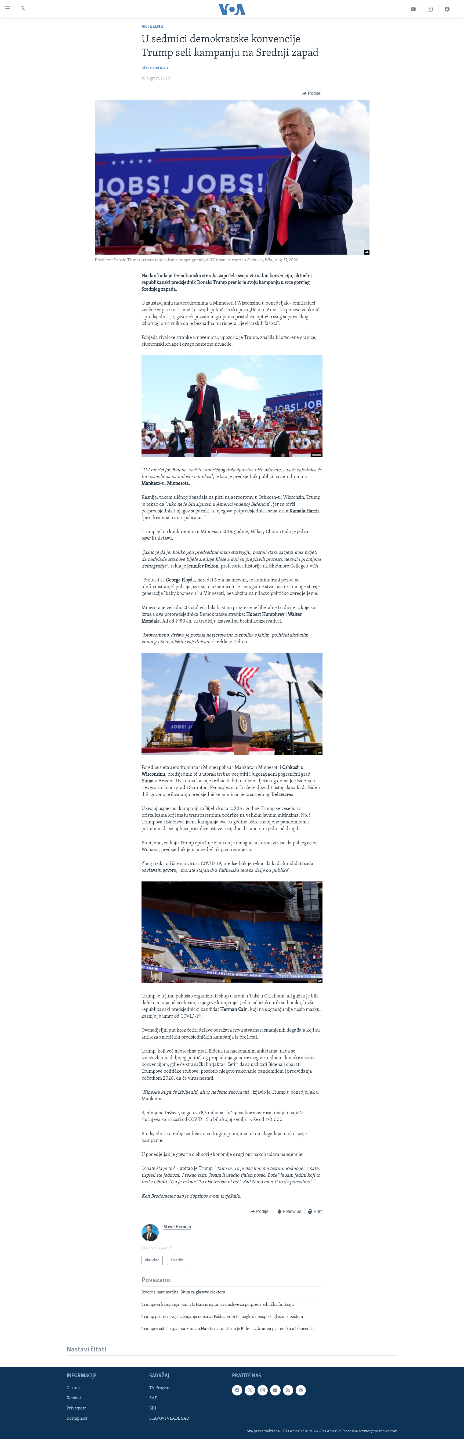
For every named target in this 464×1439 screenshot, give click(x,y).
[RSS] (288, 1390)
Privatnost (76, 1408)
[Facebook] (447, 9)
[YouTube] (413, 9)
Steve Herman (155, 68)
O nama (74, 1388)
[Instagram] (430, 9)
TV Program (160, 1388)
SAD (153, 1398)
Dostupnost (77, 1418)
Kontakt (74, 1398)
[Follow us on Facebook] (237, 1390)
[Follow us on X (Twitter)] (250, 1390)
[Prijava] (301, 1390)
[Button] (312, 93)
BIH (152, 1408)
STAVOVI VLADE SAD (169, 1418)
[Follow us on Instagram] (263, 1390)
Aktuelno (153, 26)
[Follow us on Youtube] (275, 1390)
